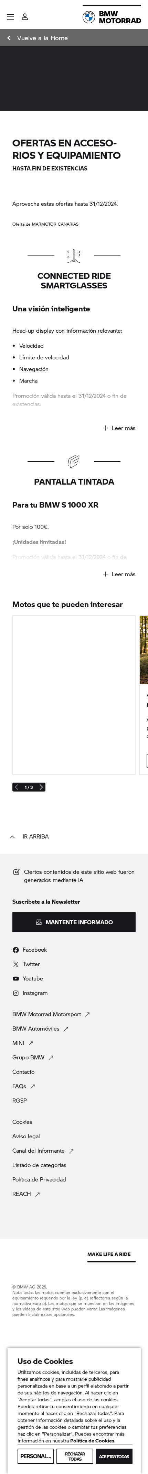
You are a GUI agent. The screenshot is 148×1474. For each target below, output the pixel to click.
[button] (10, 17)
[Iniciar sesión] (25, 14)
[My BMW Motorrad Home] (112, 17)
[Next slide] (40, 787)
